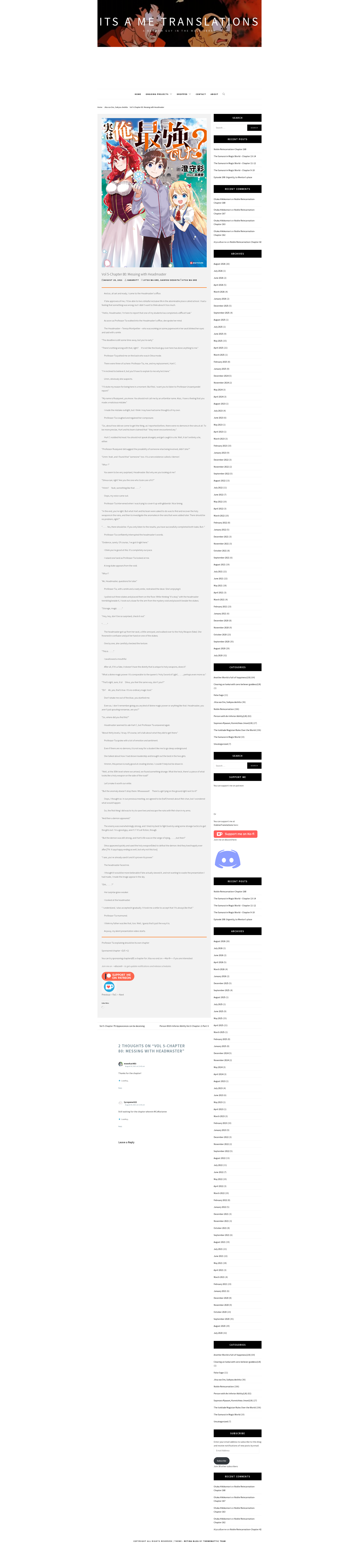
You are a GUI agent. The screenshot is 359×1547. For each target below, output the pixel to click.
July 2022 (218, 487)
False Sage (219, 695)
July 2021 (218, 571)
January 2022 (220, 529)
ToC (114, 994)
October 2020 (220, 634)
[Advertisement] (179, 68)
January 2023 (220, 452)
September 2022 (221, 473)
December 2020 (221, 620)
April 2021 (218, 592)
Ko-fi (167, 958)
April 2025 (218, 347)
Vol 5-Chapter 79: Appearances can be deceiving (122, 1026)
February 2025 (220, 361)
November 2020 (221, 627)
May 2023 (218, 424)
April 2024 (218, 396)
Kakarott (133, 280)
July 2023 (218, 410)
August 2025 (219, 319)
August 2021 (219, 564)
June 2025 (218, 333)
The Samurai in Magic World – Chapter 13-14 (235, 156)
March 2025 (219, 354)
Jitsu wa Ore (189, 280)
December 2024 (221, 375)
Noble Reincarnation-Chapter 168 (230, 149)
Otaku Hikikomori (222, 199)
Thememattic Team (214, 1541)
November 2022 (221, 466)
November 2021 (221, 543)
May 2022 (218, 501)
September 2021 (221, 557)
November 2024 (221, 382)
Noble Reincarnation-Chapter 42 (245, 242)
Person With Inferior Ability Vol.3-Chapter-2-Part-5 (184, 1026)
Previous (106, 994)
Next (121, 994)
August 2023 (219, 403)
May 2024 (218, 389)
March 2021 (219, 599)
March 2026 (219, 291)
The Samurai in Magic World (227, 737)
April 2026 (218, 284)
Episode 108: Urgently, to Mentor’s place (233, 177)
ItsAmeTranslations (223, 825)
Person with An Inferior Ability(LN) (230, 716)
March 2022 (219, 515)
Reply (120, 1088)
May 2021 (218, 585)
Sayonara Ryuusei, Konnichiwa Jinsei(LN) (233, 723)
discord (118, 966)
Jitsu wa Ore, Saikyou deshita (161, 280)
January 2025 (220, 368)
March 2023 (219, 438)
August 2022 (219, 480)
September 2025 (221, 312)
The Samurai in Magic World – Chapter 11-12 (235, 163)
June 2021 (218, 578)
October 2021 (220, 550)
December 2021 (221, 536)
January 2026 (220, 298)
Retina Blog (191, 1541)
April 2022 (218, 508)
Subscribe (221, 1460)
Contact (201, 94)
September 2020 (221, 641)
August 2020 (219, 648)
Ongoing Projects (157, 94)
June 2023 (218, 417)
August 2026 (219, 263)
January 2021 (220, 613)
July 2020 (218, 655)
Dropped (182, 94)
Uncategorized (221, 744)
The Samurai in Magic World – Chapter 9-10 (234, 170)
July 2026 (218, 270)
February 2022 (220, 522)
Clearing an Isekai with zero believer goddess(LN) (237, 684)
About (214, 94)
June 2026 (218, 277)
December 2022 (221, 459)
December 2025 (221, 305)
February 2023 (220, 445)
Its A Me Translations (179, 21)
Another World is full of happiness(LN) (232, 677)
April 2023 (218, 431)
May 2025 (218, 340)
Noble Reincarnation (224, 709)
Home (138, 94)
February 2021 (220, 606)
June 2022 (218, 494)
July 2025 (218, 326)
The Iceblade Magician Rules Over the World (235, 730)
